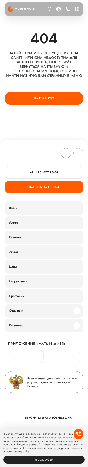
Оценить (32, 386)
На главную (44, 98)
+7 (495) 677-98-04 (67, 9)
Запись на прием (44, 187)
